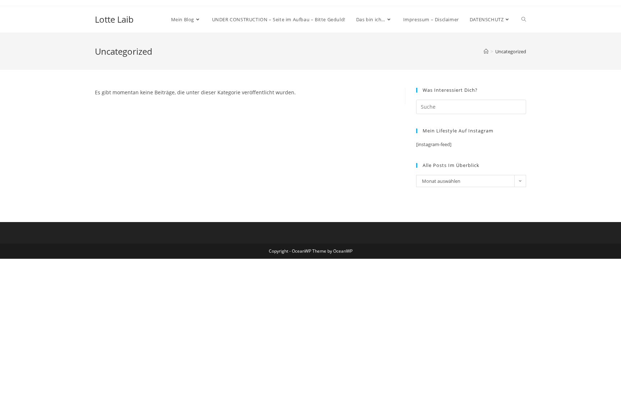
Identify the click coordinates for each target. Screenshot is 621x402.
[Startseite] (486, 51)
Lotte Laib (114, 19)
